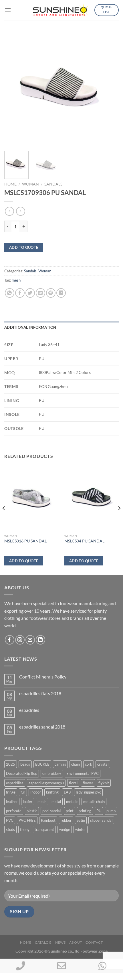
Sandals (53, 184)
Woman (30, 184)
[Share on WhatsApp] (9, 293)
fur (23, 792)
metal (56, 801)
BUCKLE (42, 764)
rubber (66, 820)
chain (75, 764)
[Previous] (14, 89)
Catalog (43, 942)
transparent (44, 829)
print (70, 810)
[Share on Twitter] (30, 293)
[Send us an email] (30, 640)
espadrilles (14, 783)
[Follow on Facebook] (9, 640)
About (75, 942)
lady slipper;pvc (88, 792)
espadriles (29, 710)
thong (24, 829)
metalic (72, 801)
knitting (52, 792)
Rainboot (48, 820)
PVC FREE (27, 820)
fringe (10, 792)
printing (85, 810)
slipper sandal (101, 820)
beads (25, 764)
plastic (32, 810)
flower (88, 783)
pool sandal (51, 810)
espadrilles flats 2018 (40, 693)
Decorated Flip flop (21, 773)
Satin (81, 820)
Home (10, 184)
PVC (9, 820)
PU (98, 810)
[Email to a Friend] (40, 293)
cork (88, 764)
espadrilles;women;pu (46, 783)
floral (73, 783)
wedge (64, 829)
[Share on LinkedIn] (61, 293)
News (60, 942)
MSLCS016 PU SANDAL (25, 541)
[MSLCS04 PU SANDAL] (91, 498)
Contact (94, 942)
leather (12, 801)
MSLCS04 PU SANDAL (84, 541)
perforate (13, 810)
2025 (10, 764)
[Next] (109, 89)
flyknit (103, 783)
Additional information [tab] (30, 327)
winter (80, 829)
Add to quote (23, 247)
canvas (60, 764)
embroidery (51, 773)
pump (111, 810)
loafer (27, 801)
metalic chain (94, 801)
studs (10, 829)
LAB (67, 792)
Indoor (35, 792)
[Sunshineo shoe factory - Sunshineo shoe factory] (61, 10)
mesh (16, 280)
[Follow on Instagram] (20, 640)
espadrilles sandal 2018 (42, 726)
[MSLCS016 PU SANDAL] (31, 498)
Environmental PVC (82, 773)
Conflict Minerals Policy (42, 676)
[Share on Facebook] (20, 293)
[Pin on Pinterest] (50, 293)
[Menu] (7, 10)
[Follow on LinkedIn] (40, 640)
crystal (102, 764)
